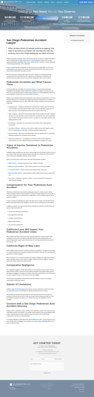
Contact (66, 2)
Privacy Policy (43, 384)
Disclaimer (44, 385)
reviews (46, 2)
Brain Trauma (13, 163)
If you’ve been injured (13, 67)
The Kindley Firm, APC (35, 319)
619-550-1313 (86, 2)
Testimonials (50, 385)
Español (73, 2)
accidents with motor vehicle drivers (28, 62)
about (53, 2)
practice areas (31, 2)
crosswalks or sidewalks (20, 130)
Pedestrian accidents (31, 91)
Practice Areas (50, 384)
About (49, 387)
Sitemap (44, 387)
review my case (47, 372)
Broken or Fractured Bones (16, 166)
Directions (81, 391)
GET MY (47, 18)
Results (40, 2)
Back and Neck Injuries (15, 173)
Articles (59, 2)
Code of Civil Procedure (18, 289)
